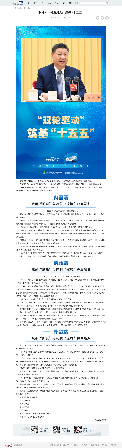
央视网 (57, 18)
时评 (42, 3)
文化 (56, 3)
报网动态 (75, 445)
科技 (63, 3)
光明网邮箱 (103, 445)
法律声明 (94, 445)
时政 (28, 3)
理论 (49, 3)
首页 (14, 8)
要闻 (25, 8)
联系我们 (84, 445)
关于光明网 (66, 445)
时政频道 (19, 8)
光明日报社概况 (54, 445)
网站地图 (113, 445)
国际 (35, 3)
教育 (70, 3)
